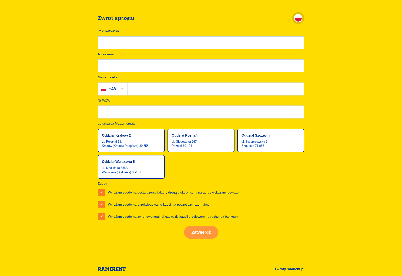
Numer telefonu (109, 77)
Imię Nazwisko (108, 31)
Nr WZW (104, 100)
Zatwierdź (201, 232)
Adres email (106, 54)
